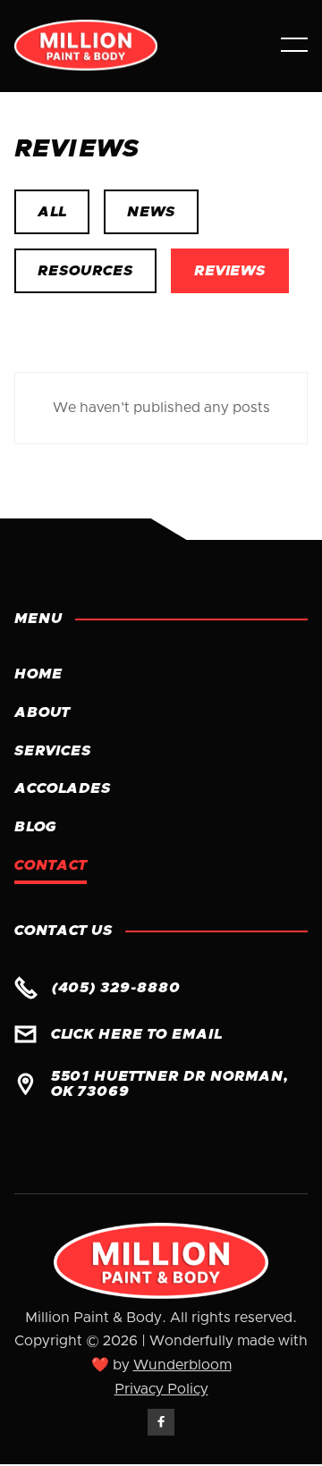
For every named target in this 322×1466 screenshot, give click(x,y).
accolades (62, 788)
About (42, 712)
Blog (35, 827)
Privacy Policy (161, 1389)
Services (52, 751)
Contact (50, 865)
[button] (294, 45)
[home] (133, 45)
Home (38, 674)
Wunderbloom (182, 1365)
